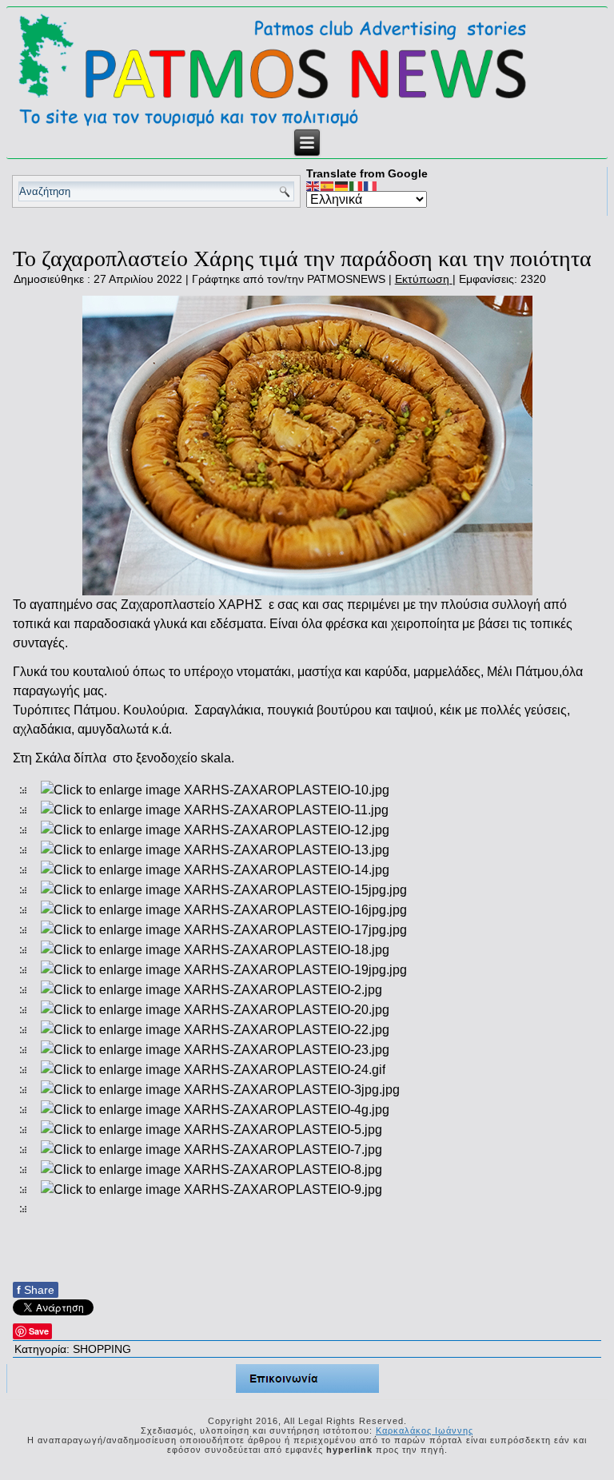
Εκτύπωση (424, 279)
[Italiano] (356, 185)
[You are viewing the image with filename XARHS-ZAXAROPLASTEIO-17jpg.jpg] (224, 930)
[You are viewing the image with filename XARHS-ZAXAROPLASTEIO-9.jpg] (211, 1189)
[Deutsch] (342, 185)
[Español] (328, 185)
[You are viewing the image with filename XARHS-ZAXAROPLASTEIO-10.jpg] (215, 790)
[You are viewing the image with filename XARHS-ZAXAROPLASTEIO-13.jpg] (215, 850)
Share (35, 1289)
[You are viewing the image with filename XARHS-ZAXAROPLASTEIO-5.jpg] (211, 1129)
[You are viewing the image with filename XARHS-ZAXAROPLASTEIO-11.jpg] (215, 810)
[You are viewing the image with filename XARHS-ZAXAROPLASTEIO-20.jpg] (215, 1010)
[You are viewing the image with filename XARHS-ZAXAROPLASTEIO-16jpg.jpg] (224, 910)
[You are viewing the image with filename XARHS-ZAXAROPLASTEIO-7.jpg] (211, 1149)
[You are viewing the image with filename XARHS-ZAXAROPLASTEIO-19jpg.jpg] (224, 970)
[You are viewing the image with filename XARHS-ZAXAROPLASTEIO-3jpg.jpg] (220, 1089)
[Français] (371, 185)
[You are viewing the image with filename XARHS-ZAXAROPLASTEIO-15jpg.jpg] (224, 890)
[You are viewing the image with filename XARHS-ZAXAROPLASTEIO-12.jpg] (215, 830)
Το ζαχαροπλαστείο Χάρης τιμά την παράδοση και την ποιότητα (302, 258)
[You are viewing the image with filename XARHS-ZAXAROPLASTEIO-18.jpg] (215, 950)
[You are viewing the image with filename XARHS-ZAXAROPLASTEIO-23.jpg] (215, 1049)
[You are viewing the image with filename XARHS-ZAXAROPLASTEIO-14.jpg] (215, 870)
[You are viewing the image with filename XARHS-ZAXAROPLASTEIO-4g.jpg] (215, 1109)
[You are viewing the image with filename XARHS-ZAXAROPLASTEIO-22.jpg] (215, 1029)
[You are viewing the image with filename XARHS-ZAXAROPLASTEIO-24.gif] (213, 1069)
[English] (313, 185)
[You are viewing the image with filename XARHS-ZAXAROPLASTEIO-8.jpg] (211, 1169)
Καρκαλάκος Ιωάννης (424, 1430)
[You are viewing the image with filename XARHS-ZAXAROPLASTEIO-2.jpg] (211, 990)
